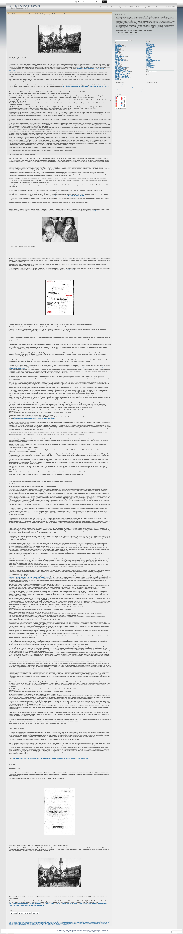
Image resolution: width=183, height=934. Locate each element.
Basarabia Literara (150, 44)
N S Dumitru (80, 923)
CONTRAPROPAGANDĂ (120, 46)
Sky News (17, 924)
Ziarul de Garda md (150, 67)
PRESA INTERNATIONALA (120, 67)
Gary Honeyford (51, 922)
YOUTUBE (117, 79)
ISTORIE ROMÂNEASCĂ (120, 56)
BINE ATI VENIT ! (170, 7)
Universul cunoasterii (150, 65)
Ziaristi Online (70, 269)
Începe (104, 1)
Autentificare (148, 77)
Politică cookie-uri (96, 931)
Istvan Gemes (92, 922)
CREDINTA (117, 47)
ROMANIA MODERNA (119, 59)
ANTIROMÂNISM (118, 45)
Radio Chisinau (149, 59)
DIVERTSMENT (118, 50)
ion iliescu (82, 922)
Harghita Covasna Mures (67, 922)
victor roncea (59, 924)
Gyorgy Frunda (59, 922)
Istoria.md (148, 52)
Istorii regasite (149, 53)
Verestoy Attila (54, 924)
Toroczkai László (40, 924)
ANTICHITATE (118, 57)
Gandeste (148, 48)
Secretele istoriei (149, 61)
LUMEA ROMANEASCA (120, 60)
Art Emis (148, 43)
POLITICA (117, 66)
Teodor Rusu (33, 924)
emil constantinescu (34, 922)
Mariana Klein (47, 923)
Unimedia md (148, 64)
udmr (50, 924)
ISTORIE (116, 55)
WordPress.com (149, 80)
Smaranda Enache (22, 924)
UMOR (116, 51)
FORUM (116, 53)
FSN (47, 922)
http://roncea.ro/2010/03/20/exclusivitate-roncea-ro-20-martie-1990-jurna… (34, 418)
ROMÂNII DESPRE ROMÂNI (120, 70)
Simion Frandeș (12, 924)
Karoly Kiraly (103, 922)
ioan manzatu (77, 922)
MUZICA (116, 65)
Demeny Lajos (17, 922)
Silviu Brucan (104, 923)
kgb (106, 922)
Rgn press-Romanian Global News (153, 60)
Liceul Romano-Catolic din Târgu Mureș (36, 923)
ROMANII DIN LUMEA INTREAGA (122, 76)
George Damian (149, 49)
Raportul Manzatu (98, 923)
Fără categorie (118, 54)
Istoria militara (149, 51)
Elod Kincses (27, 922)
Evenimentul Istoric (42, 922)
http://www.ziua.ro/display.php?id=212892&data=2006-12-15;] (69, 196)
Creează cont (148, 76)
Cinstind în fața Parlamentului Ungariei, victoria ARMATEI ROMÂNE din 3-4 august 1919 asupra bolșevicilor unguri (133, 7)
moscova (75, 923)
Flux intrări (148, 78)
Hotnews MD (148, 50)
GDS (55, 922)
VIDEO (116, 78)
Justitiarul (148, 55)
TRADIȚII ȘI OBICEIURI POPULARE (122, 77)
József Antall (97, 922)
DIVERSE (117, 49)
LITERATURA (118, 63)
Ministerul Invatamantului (68, 923)
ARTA (116, 61)
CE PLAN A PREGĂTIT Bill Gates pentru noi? (124, 85)
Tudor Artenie (46, 924)
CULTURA (117, 48)
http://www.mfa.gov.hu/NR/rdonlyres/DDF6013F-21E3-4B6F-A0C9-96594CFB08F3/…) (86, 86)
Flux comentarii (149, 79)
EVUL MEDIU (117, 58)
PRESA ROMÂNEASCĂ (120, 68)
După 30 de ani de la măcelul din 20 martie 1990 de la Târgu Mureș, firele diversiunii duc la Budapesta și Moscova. (43, 14)
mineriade (61, 923)
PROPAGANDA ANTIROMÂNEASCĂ (122, 71)
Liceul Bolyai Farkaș (25, 923)
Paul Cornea (87, 923)
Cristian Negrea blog (150, 45)
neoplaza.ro (148, 57)
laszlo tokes (18, 923)
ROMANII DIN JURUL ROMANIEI (121, 73)
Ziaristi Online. (96, 210)
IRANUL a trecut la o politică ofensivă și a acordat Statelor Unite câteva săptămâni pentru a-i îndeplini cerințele (128, 87)
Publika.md (148, 58)
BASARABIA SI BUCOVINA (120, 75)
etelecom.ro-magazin (150, 46)
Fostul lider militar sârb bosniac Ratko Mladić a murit (125, 84)
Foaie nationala (149, 47)
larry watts (14, 923)
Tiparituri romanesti (150, 63)
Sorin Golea (29, 924)
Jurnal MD (148, 54)
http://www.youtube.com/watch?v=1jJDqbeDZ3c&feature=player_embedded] (30, 577)
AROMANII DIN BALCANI (120, 74)
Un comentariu (66, 924)
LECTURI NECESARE (119, 69)
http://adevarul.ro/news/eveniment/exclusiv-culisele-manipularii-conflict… (30, 590)
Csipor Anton (11, 922)
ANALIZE (117, 44)
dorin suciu (22, 922)
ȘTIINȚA (116, 52)
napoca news (148, 56)
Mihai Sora (52, 923)
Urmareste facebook (151, 82)
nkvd (84, 923)
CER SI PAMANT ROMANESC (27, 5)
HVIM (73, 922)
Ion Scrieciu (87, 922)
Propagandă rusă (118, 72)
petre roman (92, 923)
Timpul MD (148, 62)
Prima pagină (97, 7)
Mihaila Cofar (56, 923)
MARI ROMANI (118, 64)
